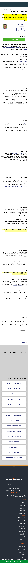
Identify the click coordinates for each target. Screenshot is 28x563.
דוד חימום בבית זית (14, 442)
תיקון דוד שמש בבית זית (14, 389)
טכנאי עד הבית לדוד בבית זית (14, 458)
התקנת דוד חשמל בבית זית (14, 431)
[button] (2, 5)
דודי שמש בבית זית (14, 447)
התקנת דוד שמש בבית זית (14, 426)
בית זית (23, 342)
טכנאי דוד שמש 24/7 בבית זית (14, 415)
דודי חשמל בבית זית (14, 452)
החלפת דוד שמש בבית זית (14, 436)
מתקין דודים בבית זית (14, 404)
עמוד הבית (25, 9)
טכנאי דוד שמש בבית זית (14, 410)
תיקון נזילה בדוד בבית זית (14, 383)
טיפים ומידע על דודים (18, 9)
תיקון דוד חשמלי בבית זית (14, 394)
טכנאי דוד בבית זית (14, 420)
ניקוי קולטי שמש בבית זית (14, 399)
